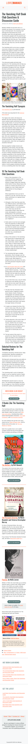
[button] (25, 7)
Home (5, 716)
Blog (5, 652)
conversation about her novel (15, 266)
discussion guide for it (16, 538)
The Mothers (6, 465)
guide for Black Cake (14, 422)
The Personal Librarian (17, 417)
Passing (4, 579)
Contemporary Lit (11, 652)
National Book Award (10, 654)
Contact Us (16, 716)
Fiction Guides (7, 650)
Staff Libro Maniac (15, 638)
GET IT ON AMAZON (14, 480)
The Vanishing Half (7, 109)
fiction (18, 652)
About (22, 716)
